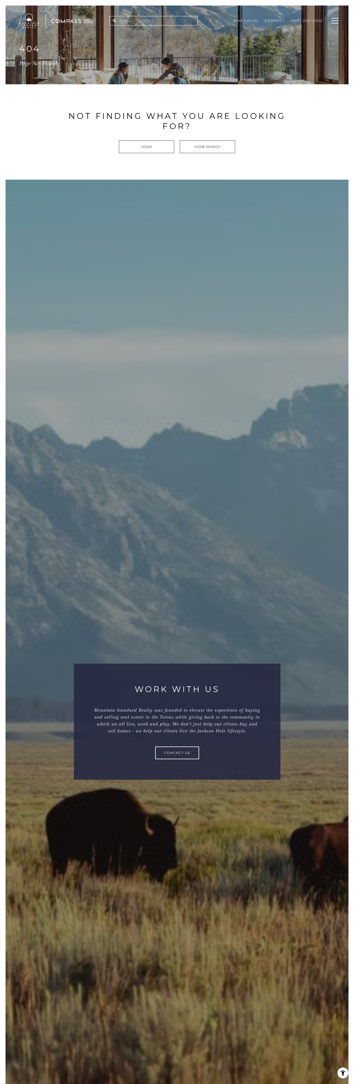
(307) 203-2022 (306, 21)
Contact (274, 21)
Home (146, 147)
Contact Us (177, 753)
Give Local (246, 21)
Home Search (207, 147)
